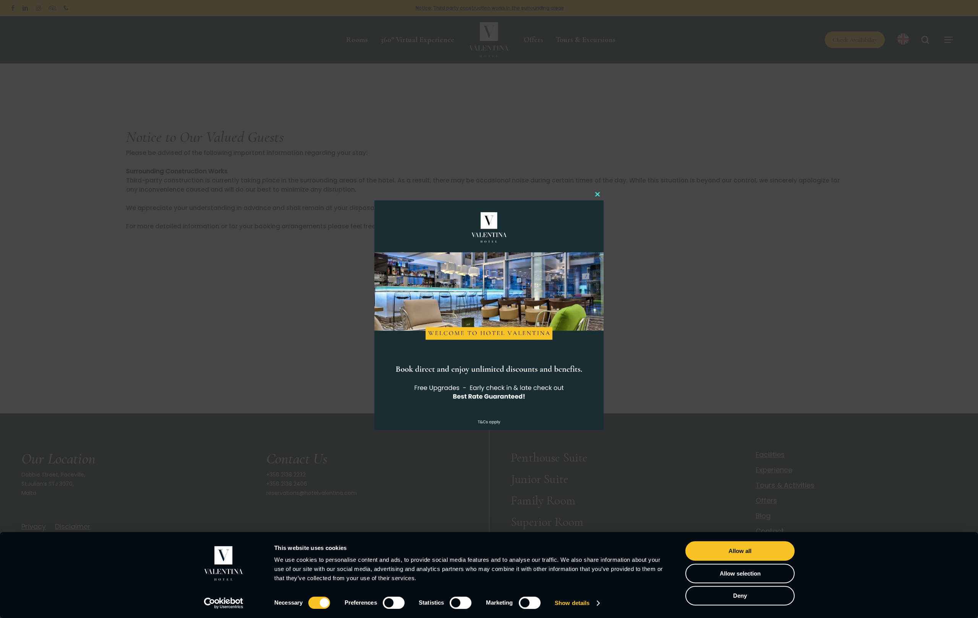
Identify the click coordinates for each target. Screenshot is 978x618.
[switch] (394, 603)
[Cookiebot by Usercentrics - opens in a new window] (223, 603)
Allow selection (740, 573)
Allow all (740, 551)
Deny (740, 595)
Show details (572, 603)
